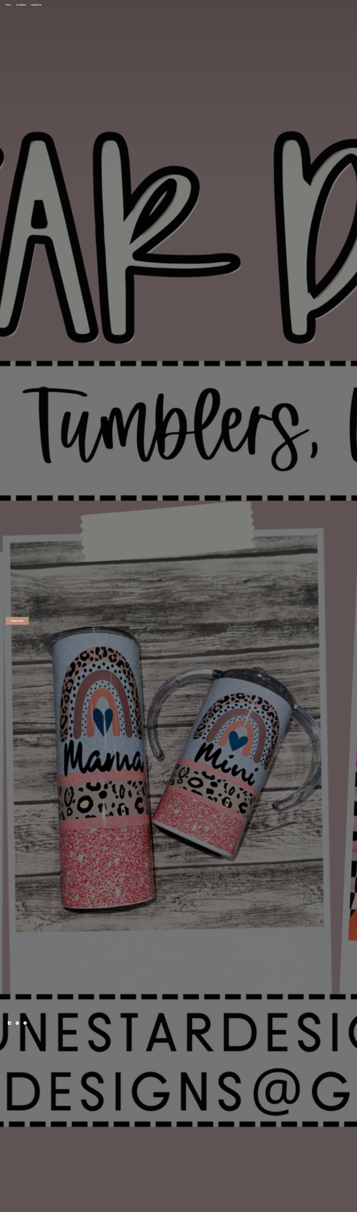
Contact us (36, 4)
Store (8, 4)
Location (21, 4)
